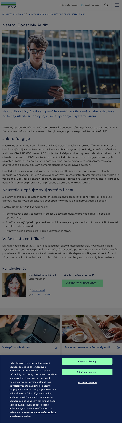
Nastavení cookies (87, 382)
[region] (61, 389)
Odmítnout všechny (87, 372)
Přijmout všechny (87, 361)
